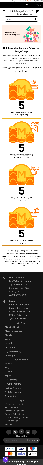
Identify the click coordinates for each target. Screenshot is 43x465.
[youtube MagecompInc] (27, 432)
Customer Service (13, 421)
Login (34, 5)
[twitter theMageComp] (21, 431)
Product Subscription (15, 414)
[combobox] (21, 19)
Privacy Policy (11, 407)
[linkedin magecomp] (34, 432)
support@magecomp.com (30, 253)
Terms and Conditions (15, 411)
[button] (27, 5)
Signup (38, 5)
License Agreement (14, 404)
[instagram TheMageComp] (15, 432)
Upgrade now (27, 0)
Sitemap (9, 424)
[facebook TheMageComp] (8, 432)
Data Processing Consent (17, 417)
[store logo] (21, 12)
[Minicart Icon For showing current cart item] (37, 12)
